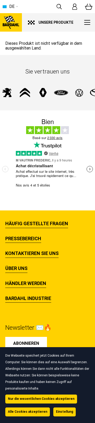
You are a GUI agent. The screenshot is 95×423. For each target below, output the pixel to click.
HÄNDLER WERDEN (25, 283)
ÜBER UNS (16, 268)
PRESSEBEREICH (23, 238)
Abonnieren (26, 343)
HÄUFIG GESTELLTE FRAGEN (36, 223)
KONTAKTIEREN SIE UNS (32, 253)
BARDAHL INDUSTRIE (28, 298)
